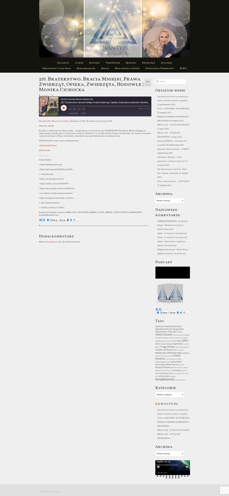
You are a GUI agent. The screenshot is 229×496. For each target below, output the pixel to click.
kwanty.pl (168, 403)
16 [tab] (169, 473)
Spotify (51, 126)
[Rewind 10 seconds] (74, 109)
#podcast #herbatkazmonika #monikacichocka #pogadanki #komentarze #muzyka (169, 329)
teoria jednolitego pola (163, 373)
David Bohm (177, 341)
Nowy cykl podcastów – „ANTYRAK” (173, 181)
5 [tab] (169, 471)
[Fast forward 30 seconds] (83, 109)
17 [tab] (172, 473)
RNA (172, 367)
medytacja (186, 353)
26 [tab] (166, 474)
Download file (45, 121)
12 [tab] (157, 473)
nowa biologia (170, 359)
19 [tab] (178, 473)
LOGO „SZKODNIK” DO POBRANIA (173, 109)
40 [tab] (175, 476)
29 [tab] (175, 474)
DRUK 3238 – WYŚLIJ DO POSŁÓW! (173, 125)
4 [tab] (166, 471)
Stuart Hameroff (167, 370)
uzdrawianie (164, 376)
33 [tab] (188, 474)
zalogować (52, 242)
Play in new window (60, 121)
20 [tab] (181, 473)
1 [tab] (157, 471)
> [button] (187, 467)
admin (46, 95)
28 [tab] (172, 474)
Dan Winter (168, 341)
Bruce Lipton (169, 338)
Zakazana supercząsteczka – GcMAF (172, 149)
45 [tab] (166, 477)
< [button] (159, 467)
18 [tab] (175, 473)
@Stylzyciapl (44, 150)
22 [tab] (188, 473)
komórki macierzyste (164, 350)
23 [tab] (157, 474)
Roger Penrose (178, 367)
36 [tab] (163, 476)
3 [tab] (163, 471)
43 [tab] (185, 476)
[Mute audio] (70, 109)
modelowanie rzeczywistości (164, 356)
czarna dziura (178, 338)
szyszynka (176, 370)
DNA (185, 340)
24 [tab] (160, 474)
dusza (157, 344)
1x (79, 109)
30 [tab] (178, 474)
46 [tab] (169, 477)
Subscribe (73, 113)
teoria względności (178, 373)
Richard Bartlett (162, 367)
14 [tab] (163, 473)
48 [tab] (175, 477)
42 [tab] (181, 476)
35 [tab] (160, 476)
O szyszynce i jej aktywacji (175, 233)
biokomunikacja (178, 335)
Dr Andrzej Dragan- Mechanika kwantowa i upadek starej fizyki (172, 225)
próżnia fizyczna (172, 364)
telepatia (184, 370)
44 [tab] (188, 476)
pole (176, 359)
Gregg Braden (167, 346)
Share (83, 113)
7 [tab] (175, 471)
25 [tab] (163, 474)
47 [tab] (172, 477)
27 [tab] (169, 474)
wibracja (172, 376)
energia (169, 344)
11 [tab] (188, 471)
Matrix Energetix (178, 350)
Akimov (180, 332)
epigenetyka (177, 344)
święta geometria (180, 380)
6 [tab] (172, 471)
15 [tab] (166, 473)
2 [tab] (160, 471)
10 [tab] (185, 471)
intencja (177, 347)
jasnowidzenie (184, 347)
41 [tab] (178, 476)
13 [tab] (160, 473)
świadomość (165, 379)
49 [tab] (178, 477)
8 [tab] (178, 471)
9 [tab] (181, 471)
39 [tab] (172, 476)
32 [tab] (185, 474)
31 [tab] (181, 474)
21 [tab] (185, 473)
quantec (181, 364)
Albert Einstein (163, 334)
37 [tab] (166, 476)
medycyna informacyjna (168, 352)
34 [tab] (157, 476)
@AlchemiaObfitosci (48, 145)
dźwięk (163, 344)
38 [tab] (169, 476)
